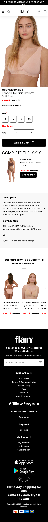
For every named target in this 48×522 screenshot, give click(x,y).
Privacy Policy (24, 385)
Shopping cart (45, 11)
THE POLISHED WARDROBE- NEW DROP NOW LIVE (24, 3)
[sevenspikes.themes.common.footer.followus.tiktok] (27, 479)
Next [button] (46, 3)
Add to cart (21, 142)
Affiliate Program (24, 403)
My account (24, 443)
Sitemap (24, 430)
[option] (24, 3)
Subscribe (40, 362)
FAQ (24, 389)
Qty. (4, 132)
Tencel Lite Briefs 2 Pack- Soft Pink (11, 307)
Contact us (24, 417)
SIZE (4, 113)
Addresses (24, 446)
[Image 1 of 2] (11, 170)
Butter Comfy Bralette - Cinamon (31, 164)
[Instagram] (20, 479)
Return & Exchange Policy (24, 382)
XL (29, 119)
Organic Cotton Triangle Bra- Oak (30, 307)
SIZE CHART (24, 378)
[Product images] (11, 170)
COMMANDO (26, 159)
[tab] (9, 180)
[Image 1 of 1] (11, 286)
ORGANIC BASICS (12, 89)
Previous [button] (2, 3)
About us (24, 393)
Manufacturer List (24, 396)
